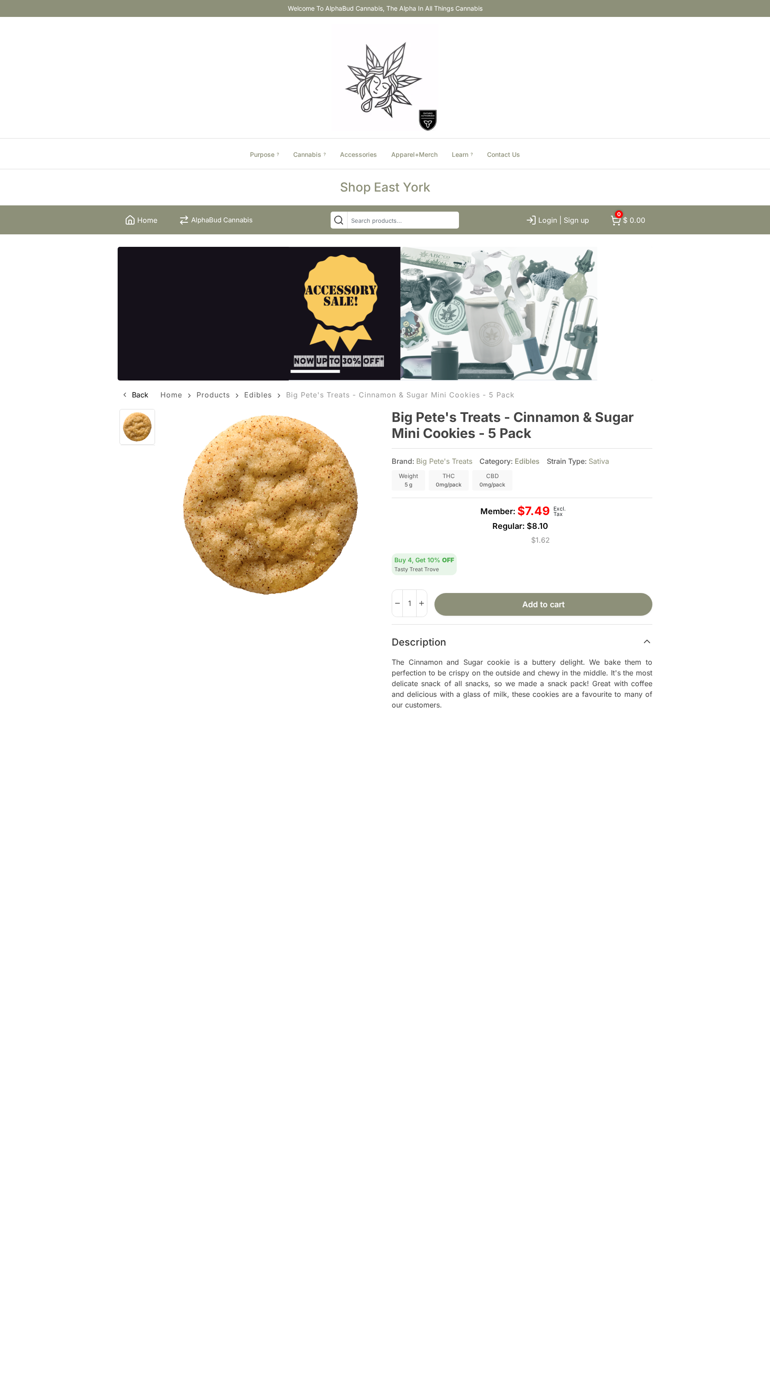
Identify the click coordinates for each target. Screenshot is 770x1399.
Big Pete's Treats (444, 461)
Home (171, 394)
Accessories (358, 154)
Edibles (258, 394)
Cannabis (309, 154)
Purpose (264, 154)
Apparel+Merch (414, 154)
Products (213, 394)
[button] (135, 395)
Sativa (599, 461)
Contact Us (503, 154)
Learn (462, 154)
